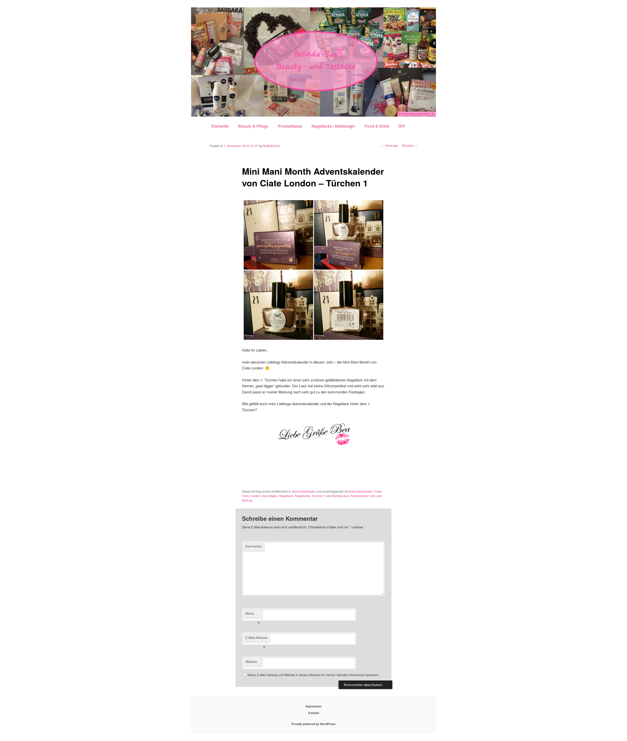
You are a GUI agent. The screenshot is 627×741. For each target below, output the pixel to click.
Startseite (220, 126)
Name (252, 614)
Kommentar (253, 546)
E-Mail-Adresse (256, 638)
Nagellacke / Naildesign (333, 126)
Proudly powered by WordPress (313, 724)
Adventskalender (304, 491)
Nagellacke (302, 496)
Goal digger (270, 496)
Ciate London (251, 496)
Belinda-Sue (271, 146)
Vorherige (389, 145)
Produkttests (290, 126)
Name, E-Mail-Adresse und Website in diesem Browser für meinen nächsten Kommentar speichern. (313, 675)
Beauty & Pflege (253, 126)
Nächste (409, 145)
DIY (401, 126)
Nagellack (286, 496)
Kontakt (313, 713)
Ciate (378, 491)
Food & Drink (376, 126)
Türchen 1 (319, 496)
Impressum (314, 706)
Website (251, 661)
